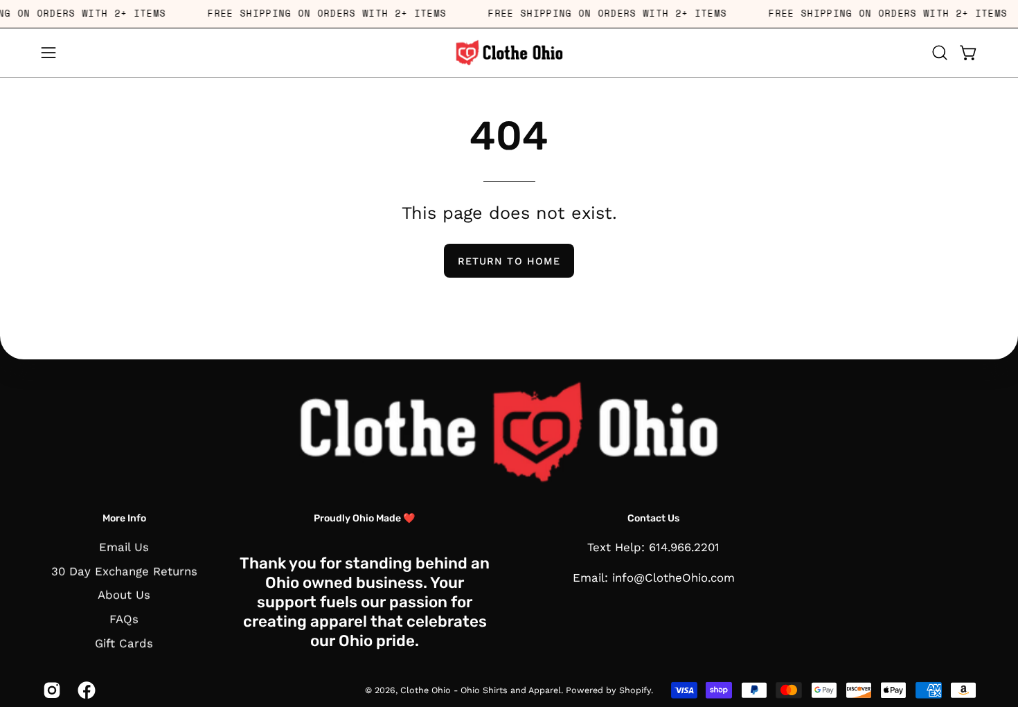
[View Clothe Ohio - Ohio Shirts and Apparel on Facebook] (84, 690)
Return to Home (509, 261)
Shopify (635, 690)
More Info (124, 518)
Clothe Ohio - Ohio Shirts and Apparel (480, 690)
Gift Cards (124, 643)
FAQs (124, 619)
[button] (939, 52)
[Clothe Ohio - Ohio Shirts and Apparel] (509, 52)
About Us (124, 595)
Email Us (124, 547)
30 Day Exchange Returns (124, 571)
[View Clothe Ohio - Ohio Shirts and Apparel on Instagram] (50, 690)
